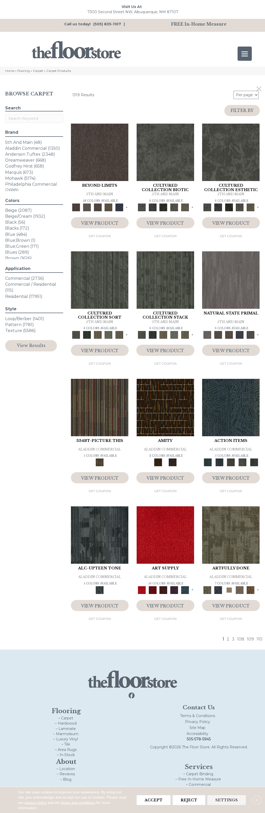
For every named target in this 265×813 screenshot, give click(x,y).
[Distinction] (185, 207)
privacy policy (36, 802)
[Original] (250, 335)
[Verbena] (174, 590)
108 (240, 639)
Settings (226, 799)
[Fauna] (108, 207)
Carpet (38, 71)
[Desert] (87, 207)
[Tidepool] (231, 407)
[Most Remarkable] (218, 590)
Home (9, 71)
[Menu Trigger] (245, 54)
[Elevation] (97, 207)
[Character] (152, 207)
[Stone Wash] (185, 590)
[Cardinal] (165, 534)
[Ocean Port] (219, 462)
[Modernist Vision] (229, 590)
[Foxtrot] (99, 534)
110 (259, 639)
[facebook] (132, 695)
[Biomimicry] (165, 152)
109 (250, 639)
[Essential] (218, 335)
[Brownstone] (231, 462)
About (66, 761)
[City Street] (254, 462)
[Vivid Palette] (250, 590)
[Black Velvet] (172, 462)
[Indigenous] (229, 335)
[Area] (99, 152)
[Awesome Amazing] (240, 590)
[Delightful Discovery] (231, 534)
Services (199, 767)
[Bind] (99, 279)
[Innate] (240, 335)
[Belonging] (231, 279)
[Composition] (174, 207)
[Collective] (163, 207)
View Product (100, 223)
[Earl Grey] (243, 462)
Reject (189, 799)
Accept (154, 799)
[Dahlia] (152, 590)
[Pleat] (108, 335)
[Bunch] (87, 335)
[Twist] (119, 335)
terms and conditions (78, 802)
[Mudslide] (99, 407)
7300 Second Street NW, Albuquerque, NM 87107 (132, 12)
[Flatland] (119, 207)
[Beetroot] (163, 590)
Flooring (23, 71)
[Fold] (97, 335)
